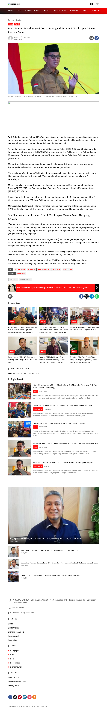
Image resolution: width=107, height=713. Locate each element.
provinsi (57, 269)
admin (16, 37)
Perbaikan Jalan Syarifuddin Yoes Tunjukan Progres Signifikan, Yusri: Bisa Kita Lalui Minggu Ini (83, 359)
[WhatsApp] (96, 296)
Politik (17, 24)
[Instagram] (29, 697)
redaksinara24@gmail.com (23, 613)
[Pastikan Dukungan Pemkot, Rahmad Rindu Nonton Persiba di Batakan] (19, 429)
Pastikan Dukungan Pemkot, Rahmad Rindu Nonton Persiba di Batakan (59, 423)
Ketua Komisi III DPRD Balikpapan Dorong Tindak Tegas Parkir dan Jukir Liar (22, 359)
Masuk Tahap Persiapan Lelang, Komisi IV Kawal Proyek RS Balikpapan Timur (50, 550)
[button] (85, 3)
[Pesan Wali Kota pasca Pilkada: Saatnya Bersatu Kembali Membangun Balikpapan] (19, 467)
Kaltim (32, 269)
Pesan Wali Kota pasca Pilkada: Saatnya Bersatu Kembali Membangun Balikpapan (63, 462)
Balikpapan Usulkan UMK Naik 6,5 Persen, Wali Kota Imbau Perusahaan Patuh (62, 405)
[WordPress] (25, 697)
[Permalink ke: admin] (11, 38)
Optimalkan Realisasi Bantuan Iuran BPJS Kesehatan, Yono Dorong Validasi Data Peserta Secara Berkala (59, 563)
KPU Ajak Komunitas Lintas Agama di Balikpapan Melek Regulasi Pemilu (84, 328)
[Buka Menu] (91, 3)
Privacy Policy (13, 686)
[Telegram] (91, 296)
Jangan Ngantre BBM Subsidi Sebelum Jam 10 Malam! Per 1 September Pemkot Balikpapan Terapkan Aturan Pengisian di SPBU (22, 330)
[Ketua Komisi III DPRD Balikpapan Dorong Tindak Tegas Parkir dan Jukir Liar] (22, 346)
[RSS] (34, 697)
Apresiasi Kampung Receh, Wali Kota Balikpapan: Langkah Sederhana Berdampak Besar (66, 443)
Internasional (13, 636)
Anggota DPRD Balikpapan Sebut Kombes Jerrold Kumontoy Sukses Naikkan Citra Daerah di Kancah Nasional (51, 360)
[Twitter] (86, 296)
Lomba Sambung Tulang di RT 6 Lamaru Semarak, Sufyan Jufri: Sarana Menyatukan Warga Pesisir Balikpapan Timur (53, 330)
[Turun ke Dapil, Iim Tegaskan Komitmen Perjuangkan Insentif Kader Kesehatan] (13, 576)
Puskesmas (15, 663)
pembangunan (44, 269)
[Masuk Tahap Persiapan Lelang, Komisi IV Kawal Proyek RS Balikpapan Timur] (13, 551)
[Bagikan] (96, 38)
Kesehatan (12, 640)
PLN (12, 659)
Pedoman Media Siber (17, 682)
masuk (20, 374)
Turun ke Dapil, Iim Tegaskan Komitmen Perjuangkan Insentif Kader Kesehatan (50, 575)
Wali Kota (68, 269)
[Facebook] (81, 296)
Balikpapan (21, 269)
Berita (11, 24)
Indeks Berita (13, 678)
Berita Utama (38, 409)
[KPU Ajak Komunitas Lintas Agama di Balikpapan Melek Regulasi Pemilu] (84, 316)
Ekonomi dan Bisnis (16, 632)
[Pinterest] (20, 697)
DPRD (12, 655)
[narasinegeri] (14, 4)
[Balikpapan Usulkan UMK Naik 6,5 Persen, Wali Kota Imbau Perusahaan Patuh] (19, 410)
